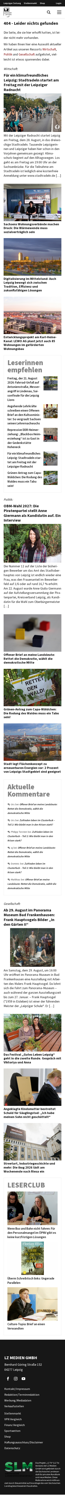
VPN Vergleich (13, 1419)
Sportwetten (12, 1431)
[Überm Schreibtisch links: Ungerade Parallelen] (32, 1258)
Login (58, 3)
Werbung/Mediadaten (17, 1400)
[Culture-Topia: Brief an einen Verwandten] (32, 1304)
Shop (42, 3)
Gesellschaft (27, 54)
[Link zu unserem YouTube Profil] (23, 1378)
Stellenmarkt (30, 3)
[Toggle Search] (48, 12)
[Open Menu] (59, 12)
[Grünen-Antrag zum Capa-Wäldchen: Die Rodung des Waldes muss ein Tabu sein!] (50, 479)
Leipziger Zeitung (12, 3)
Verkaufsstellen (14, 1406)
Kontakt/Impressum (17, 1389)
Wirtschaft (49, 49)
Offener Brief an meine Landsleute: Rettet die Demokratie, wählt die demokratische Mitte (32, 809)
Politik (8, 54)
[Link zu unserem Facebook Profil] (8, 1378)
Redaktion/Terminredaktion (21, 1394)
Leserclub (26, 1185)
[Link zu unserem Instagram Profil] (15, 1378)
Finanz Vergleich (14, 1425)
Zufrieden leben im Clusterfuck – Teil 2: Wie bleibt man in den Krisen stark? (30, 836)
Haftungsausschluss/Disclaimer (23, 1442)
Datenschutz (12, 1448)
